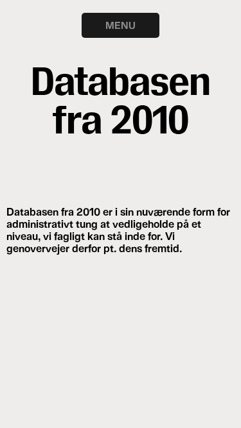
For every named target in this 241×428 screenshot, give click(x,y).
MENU (120, 25)
